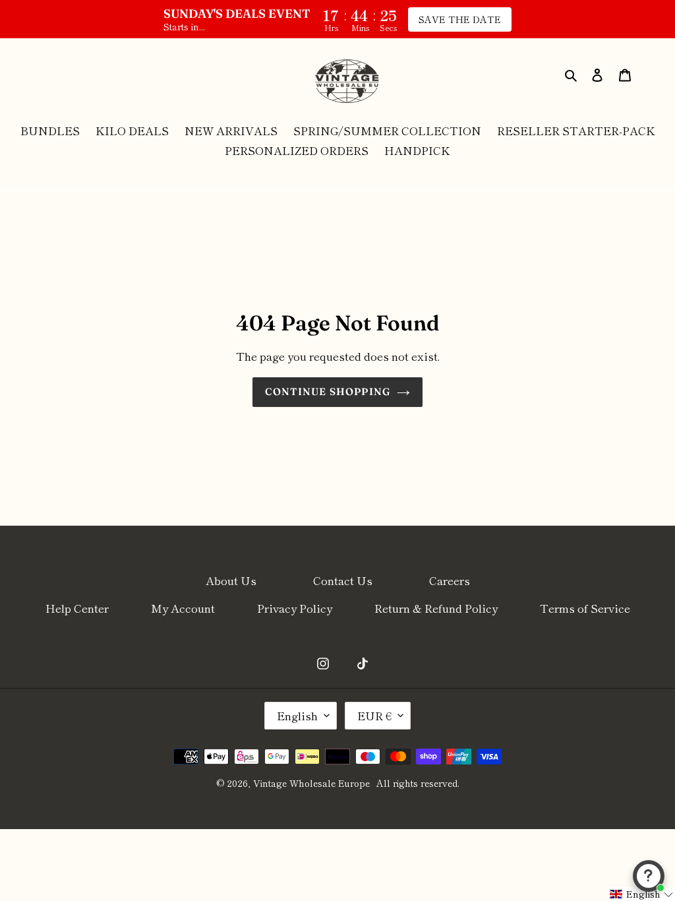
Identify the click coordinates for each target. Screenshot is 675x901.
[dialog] (571, 73)
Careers (449, 580)
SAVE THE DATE (460, 19)
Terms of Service (585, 608)
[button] (641, 894)
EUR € (374, 715)
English (297, 715)
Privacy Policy (294, 608)
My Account (183, 608)
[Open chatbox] (648, 876)
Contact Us (342, 580)
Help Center (77, 608)
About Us (231, 580)
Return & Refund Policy (436, 608)
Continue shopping (327, 391)
